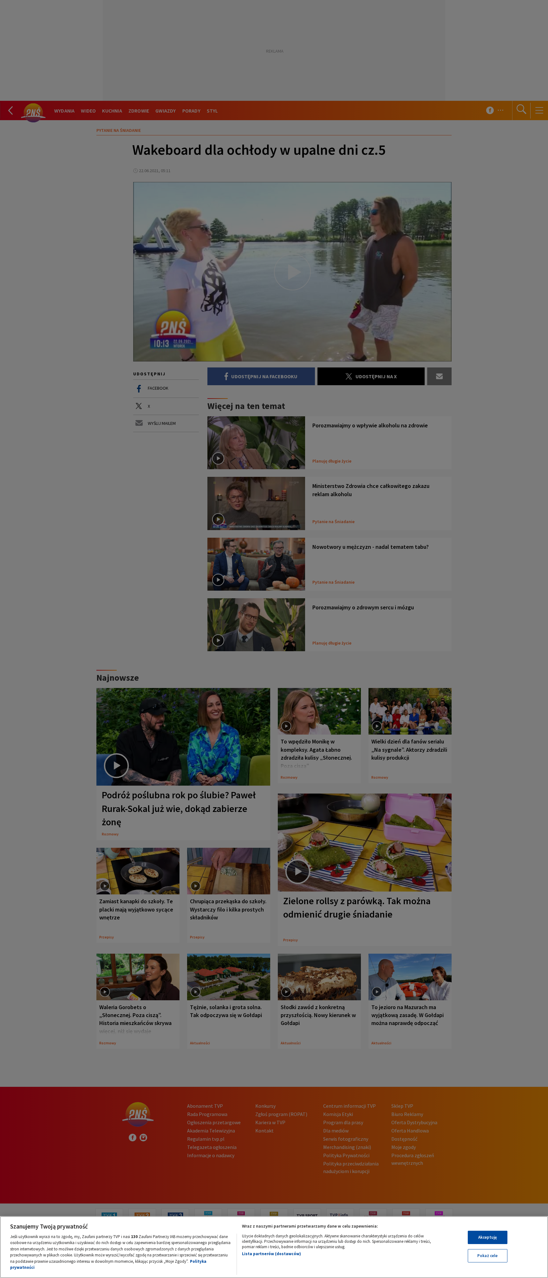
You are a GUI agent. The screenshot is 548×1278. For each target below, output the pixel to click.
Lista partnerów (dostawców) (271, 1253)
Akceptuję (487, 1237)
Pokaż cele (487, 1255)
